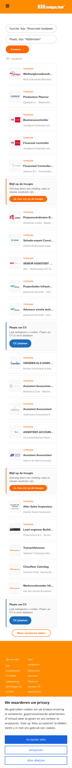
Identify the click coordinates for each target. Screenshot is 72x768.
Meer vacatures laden (31, 633)
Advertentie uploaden (34, 673)
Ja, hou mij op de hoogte (28, 198)
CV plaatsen (20, 343)
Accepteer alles (36, 739)
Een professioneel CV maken (13, 670)
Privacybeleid (58, 652)
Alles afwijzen (36, 760)
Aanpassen (36, 750)
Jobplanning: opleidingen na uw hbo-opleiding (14, 689)
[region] (36, 732)
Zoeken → (17, 49)
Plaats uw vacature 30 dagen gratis (34, 686)
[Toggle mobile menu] (8, 6)
